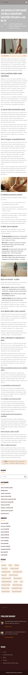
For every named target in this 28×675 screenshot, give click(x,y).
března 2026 (5, 537)
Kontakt (5, 660)
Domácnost (5, 513)
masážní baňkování (6, 581)
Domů (5, 24)
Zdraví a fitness (6, 496)
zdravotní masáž (6, 585)
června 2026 (5, 529)
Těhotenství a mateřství (8, 499)
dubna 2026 (5, 535)
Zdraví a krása (5, 493)
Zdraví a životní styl (7, 510)
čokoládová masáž (6, 578)
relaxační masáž (14, 568)
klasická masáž (5, 588)
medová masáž (5, 591)
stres (21, 581)
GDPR (4, 657)
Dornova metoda (13, 575)
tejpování (4, 575)
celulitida (6, 463)
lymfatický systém (16, 591)
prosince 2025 (5, 546)
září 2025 (4, 555)
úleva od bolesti (17, 578)
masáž (15, 581)
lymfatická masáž (17, 571)
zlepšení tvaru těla (19, 463)
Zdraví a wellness (7, 487)
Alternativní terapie (7, 502)
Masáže (4, 490)
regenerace (4, 568)
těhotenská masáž (17, 585)
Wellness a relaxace (7, 507)
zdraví (10, 565)
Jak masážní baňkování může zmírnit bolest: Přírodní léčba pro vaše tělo (16, 622)
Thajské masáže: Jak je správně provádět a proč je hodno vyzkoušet (15, 633)
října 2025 (4, 552)
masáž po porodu (6, 571)
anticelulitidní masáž (17, 588)
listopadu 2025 (5, 549)
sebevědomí (22, 461)
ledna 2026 (4, 543)
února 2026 (4, 540)
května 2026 (5, 532)
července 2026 (5, 526)
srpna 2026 (4, 523)
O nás (4, 652)
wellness (17, 565)
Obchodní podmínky (8, 655)
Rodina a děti (5, 505)
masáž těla (11, 463)
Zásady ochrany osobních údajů (10, 663)
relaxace (4, 565)
